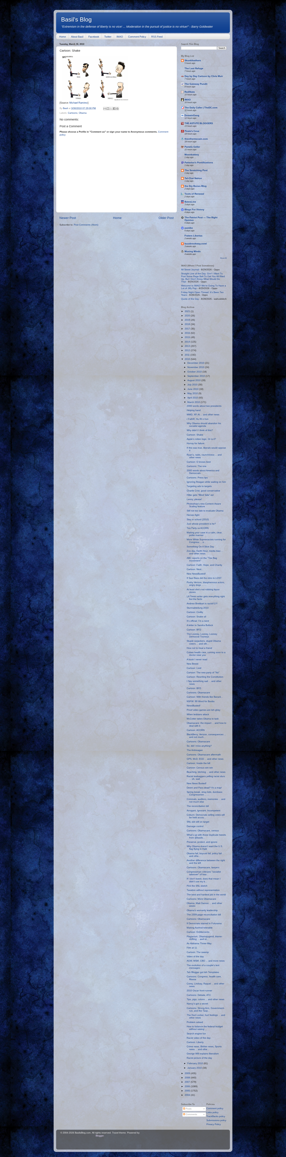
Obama (83, 113)
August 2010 (194, 380)
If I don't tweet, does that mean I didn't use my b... (203, 880)
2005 (188, 1090)
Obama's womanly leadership (202, 910)
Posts (188, 1109)
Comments (191, 1114)
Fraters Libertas (193, 235)
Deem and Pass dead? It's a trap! (204, 788)
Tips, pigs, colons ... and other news (205, 999)
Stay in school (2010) (198, 519)
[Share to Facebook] (114, 108)
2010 (188, 359)
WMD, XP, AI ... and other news (203, 414)
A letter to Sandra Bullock (200, 625)
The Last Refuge (194, 68)
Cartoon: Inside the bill (198, 763)
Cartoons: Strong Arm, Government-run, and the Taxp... (206, 1009)
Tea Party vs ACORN (198, 528)
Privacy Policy (213, 1124)
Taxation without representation (203, 890)
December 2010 (196, 363)
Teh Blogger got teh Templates (203, 972)
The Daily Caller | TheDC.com (201, 107)
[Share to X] (111, 108)
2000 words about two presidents (204, 406)
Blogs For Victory (194, 209)
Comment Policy (137, 36)
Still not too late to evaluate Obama (205, 510)
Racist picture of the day (199, 1058)
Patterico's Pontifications (199, 162)
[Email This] (104, 108)
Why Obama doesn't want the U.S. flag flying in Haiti (205, 847)
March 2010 (194, 402)
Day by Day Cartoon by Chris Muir (204, 76)
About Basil (77, 36)
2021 (188, 311)
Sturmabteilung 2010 (198, 608)
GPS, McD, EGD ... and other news (205, 759)
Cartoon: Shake (195, 435)
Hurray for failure (195, 443)
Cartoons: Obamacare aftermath (204, 754)
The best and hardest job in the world (206, 894)
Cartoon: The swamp (198, 952)
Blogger (100, 1135)
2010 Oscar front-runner (199, 990)
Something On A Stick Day (200, 546)
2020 (188, 315)
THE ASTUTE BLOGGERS (199, 123)
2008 (188, 1077)
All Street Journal (190, 269)
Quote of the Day (190, 299)
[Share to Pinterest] (117, 108)
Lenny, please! (194, 499)
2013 (188, 346)
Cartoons (72, 113)
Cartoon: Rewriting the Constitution (205, 677)
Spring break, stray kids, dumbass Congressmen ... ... (204, 793)
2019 (188, 320)
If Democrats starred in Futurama (204, 923)
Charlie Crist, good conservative (203, 490)
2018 (188, 324)
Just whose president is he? (201, 524)
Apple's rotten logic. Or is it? (201, 439)
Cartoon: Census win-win (200, 767)
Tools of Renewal (194, 194)
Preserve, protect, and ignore (202, 842)
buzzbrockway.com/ (196, 243)
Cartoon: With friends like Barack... (205, 697)
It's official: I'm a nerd (198, 621)
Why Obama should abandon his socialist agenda (204, 424)
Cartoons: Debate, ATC (199, 995)
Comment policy (214, 1108)
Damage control (195, 826)
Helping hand (194, 410)
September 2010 (196, 376)
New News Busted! (196, 783)
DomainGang (192, 115)
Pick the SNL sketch (197, 886)
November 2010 (196, 367)
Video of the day (195, 956)
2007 (188, 1082)
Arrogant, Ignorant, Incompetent (203, 810)
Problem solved (195, 1022)
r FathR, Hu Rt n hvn (197, 419)
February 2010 (195, 1063)
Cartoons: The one (196, 466)
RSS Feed (157, 36)
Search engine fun (196, 1033)
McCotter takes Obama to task (203, 718)
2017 (188, 328)
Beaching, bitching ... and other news (206, 772)
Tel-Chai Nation (193, 178)
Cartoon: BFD (194, 629)
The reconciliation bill (198, 806)
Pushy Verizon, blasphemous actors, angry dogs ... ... (206, 583)
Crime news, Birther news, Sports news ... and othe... (204, 1047)
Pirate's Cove (192, 131)
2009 (188, 1073)
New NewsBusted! (196, 574)
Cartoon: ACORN (196, 730)
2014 (188, 342)
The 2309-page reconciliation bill (204, 914)
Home (62, 36)
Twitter (107, 36)
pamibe (189, 228)
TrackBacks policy (215, 1116)
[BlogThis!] (108, 108)
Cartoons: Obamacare (198, 692)
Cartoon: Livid (194, 668)
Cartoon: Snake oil (196, 616)
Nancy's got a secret (197, 1003)
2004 (188, 1095)
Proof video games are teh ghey (203, 710)
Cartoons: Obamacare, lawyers (203, 867)
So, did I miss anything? (199, 746)
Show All (223, 258)
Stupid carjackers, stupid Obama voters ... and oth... (204, 642)
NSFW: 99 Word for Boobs (201, 701)
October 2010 (194, 371)
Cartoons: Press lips (197, 477)
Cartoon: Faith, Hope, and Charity (204, 565)
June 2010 (193, 389)
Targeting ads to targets (199, 486)
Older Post (166, 218)
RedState (190, 92)
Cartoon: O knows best (199, 462)
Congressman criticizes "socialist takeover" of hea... (204, 873)
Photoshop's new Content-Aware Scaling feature (204, 505)
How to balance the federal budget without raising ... (205, 1027)
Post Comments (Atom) (86, 225)
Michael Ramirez (78, 102)
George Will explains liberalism (203, 1053)
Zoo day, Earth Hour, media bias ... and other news (205, 552)
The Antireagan (195, 750)
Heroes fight (193, 515)
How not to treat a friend (199, 648)
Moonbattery (192, 154)
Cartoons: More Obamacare (201, 899)
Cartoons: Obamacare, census (203, 830)
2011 (187, 355)
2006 (188, 1086)
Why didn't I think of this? (200, 430)
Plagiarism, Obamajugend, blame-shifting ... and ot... (204, 937)
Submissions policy (216, 1120)
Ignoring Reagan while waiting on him (206, 482)
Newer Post (67, 218)
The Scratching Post (196, 170)
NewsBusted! (193, 705)
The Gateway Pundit (196, 84)
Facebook (93, 36)
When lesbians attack (198, 714)
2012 (188, 350)
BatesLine (190, 202)
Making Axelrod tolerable (200, 927)
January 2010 (194, 1068)
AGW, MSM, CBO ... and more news (206, 961)
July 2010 (192, 384)
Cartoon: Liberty (195, 1042)
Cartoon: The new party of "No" (203, 672)
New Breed (192, 664)
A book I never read (197, 659)
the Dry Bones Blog (196, 186)
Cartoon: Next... (195, 569)
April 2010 (193, 397)
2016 (188, 333)
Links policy (212, 1112)
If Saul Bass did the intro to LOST (204, 578)
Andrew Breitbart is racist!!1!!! (202, 603)
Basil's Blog (76, 19)
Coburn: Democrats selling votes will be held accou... (206, 816)
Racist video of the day (199, 1038)
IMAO (120, 36)
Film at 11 (192, 948)
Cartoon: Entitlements (198, 932)
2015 (188, 337)
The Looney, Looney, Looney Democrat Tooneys (202, 635)
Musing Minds (193, 251)
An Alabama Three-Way (199, 943)
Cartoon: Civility (195, 612)
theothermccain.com (196, 139)
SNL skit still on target (198, 822)
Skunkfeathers (193, 60)
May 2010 (192, 393)
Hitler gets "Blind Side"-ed (200, 495)
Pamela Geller (192, 147)
